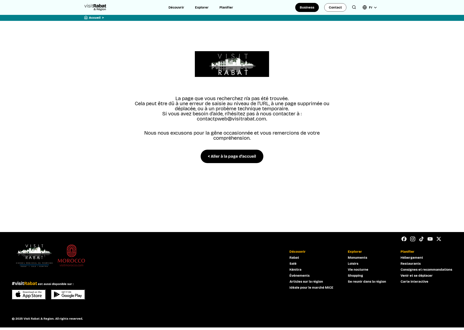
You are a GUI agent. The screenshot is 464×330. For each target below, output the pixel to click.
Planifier (226, 7)
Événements (299, 276)
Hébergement (412, 258)
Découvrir (176, 7)
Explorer (202, 7)
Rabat (294, 258)
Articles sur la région (306, 282)
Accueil (95, 18)
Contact (335, 7)
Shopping (355, 276)
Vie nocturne (358, 270)
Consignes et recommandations (426, 270)
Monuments (357, 258)
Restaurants (411, 264)
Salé (293, 264)
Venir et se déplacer (417, 276)
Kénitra (295, 270)
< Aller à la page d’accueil (232, 156)
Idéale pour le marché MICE (311, 288)
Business (307, 7)
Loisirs (353, 264)
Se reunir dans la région (367, 282)
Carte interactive (414, 282)
